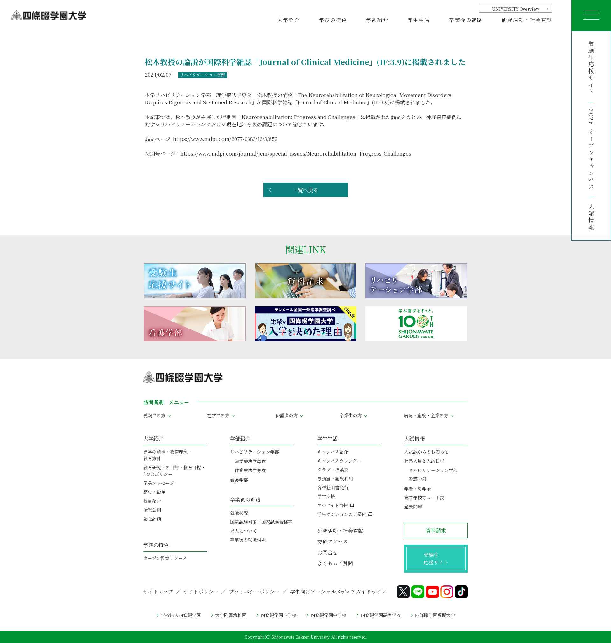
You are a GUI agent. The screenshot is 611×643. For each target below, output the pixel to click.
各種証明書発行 (332, 487)
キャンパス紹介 (332, 452)
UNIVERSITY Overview (515, 9)
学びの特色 (156, 544)
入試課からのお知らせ (426, 452)
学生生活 (327, 438)
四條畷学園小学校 (278, 615)
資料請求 (436, 530)
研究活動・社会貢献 (527, 20)
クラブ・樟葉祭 (332, 469)
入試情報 (591, 217)
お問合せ (327, 552)
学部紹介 (240, 438)
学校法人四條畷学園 (181, 615)
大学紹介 (153, 438)
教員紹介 (152, 501)
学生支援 (326, 496)
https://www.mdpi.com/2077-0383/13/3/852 (225, 139)
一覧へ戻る (305, 190)
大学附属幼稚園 (230, 615)
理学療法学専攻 (250, 461)
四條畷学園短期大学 (435, 615)
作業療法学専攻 (250, 470)
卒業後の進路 (245, 499)
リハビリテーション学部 (254, 452)
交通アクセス (332, 541)
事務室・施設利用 (335, 478)
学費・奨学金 (417, 488)
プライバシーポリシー (254, 591)
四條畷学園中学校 (328, 615)
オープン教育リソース (165, 558)
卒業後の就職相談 (248, 539)
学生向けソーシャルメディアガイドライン (338, 591)
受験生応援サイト (591, 67)
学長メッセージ (158, 483)
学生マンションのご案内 (341, 514)
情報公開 (152, 509)
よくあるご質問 (335, 563)
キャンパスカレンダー (339, 460)
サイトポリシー (201, 591)
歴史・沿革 (154, 492)
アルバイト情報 (332, 505)
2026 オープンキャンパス (591, 149)
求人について (243, 530)
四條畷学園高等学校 (381, 615)
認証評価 (152, 518)
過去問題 (413, 506)
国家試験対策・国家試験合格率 (261, 522)
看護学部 (239, 480)
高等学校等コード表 (424, 497)
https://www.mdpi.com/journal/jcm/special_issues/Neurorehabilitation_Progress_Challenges (295, 153)
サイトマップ (158, 591)
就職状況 (239, 513)
